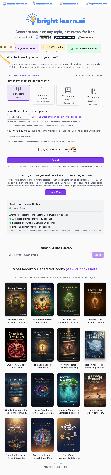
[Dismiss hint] (11, 47)
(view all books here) (82, 269)
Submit (55, 160)
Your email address (54, 130)
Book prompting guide (16, 75)
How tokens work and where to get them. (64, 122)
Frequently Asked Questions (90, 166)
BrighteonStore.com (87, 180)
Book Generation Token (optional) (27, 111)
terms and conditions (69, 166)
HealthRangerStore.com (62, 180)
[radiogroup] (55, 96)
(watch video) (33, 75)
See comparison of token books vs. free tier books (56, 117)
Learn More (55, 192)
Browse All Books (53, 52)
